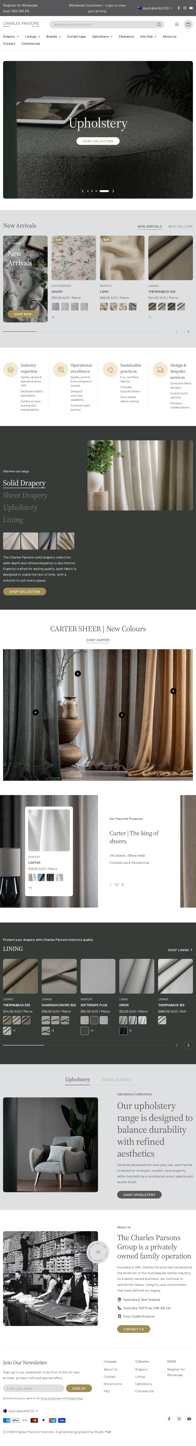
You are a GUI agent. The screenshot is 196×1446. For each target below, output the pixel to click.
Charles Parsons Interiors (34, 1432)
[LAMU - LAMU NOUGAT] (123, 307)
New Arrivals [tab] (150, 226)
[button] (91, 191)
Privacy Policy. (75, 1398)
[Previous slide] (83, 191)
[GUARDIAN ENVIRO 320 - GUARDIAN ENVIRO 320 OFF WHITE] (55, 1020)
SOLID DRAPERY (61, 285)
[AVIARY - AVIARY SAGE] (75, 307)
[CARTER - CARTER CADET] (41, 877)
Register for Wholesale (20, 5)
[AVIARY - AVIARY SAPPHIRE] (84, 307)
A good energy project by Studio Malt (83, 1432)
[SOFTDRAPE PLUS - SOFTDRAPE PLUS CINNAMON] (85, 1031)
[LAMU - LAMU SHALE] (133, 307)
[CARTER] (49, 830)
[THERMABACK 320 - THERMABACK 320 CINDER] (171, 307)
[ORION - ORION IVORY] (142, 1020)
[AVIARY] (73, 258)
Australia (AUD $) (155, 8)
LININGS (153, 285)
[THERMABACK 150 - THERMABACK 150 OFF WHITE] (162, 1020)
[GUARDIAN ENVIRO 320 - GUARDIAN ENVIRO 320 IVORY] (46, 1020)
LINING (123, 999)
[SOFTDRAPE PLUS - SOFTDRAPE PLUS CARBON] (94, 1020)
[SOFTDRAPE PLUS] (98, 976)
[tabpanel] (40, 563)
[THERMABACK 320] (170, 258)
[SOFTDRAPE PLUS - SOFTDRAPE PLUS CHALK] (104, 1020)
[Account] (177, 24)
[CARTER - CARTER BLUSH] (32, 877)
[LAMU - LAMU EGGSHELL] (113, 307)
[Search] (159, 24)
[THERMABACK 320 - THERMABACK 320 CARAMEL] (152, 307)
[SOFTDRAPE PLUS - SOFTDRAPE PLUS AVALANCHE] (85, 1020)
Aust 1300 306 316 (16, 11)
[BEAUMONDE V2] (11, 541)
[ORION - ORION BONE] (123, 1020)
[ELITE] (47, 541)
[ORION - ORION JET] (123, 1031)
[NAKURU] (65, 541)
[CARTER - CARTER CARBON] (50, 877)
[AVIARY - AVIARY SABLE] (65, 307)
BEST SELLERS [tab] (180, 226)
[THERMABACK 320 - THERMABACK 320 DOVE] (181, 307)
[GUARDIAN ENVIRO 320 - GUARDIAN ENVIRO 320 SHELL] (46, 1031)
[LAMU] (122, 258)
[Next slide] (113, 191)
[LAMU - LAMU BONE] (104, 307)
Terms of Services (50, 1398)
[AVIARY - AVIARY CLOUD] (55, 307)
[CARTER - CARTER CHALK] (59, 877)
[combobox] (106, 24)
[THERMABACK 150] (175, 976)
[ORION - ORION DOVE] (133, 1020)
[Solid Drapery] (140, 475)
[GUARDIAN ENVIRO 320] (59, 976)
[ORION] (136, 976)
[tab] (24, 482)
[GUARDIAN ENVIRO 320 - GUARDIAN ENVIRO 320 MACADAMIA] (65, 1020)
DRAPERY (106, 285)
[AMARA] (29, 541)
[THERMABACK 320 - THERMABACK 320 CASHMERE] (162, 307)
